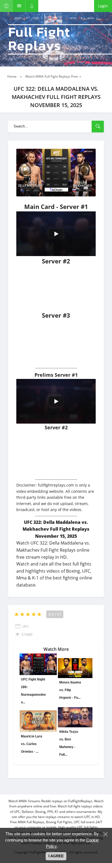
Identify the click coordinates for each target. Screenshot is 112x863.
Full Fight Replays (39, 39)
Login (103, 5)
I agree (56, 856)
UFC (25, 626)
